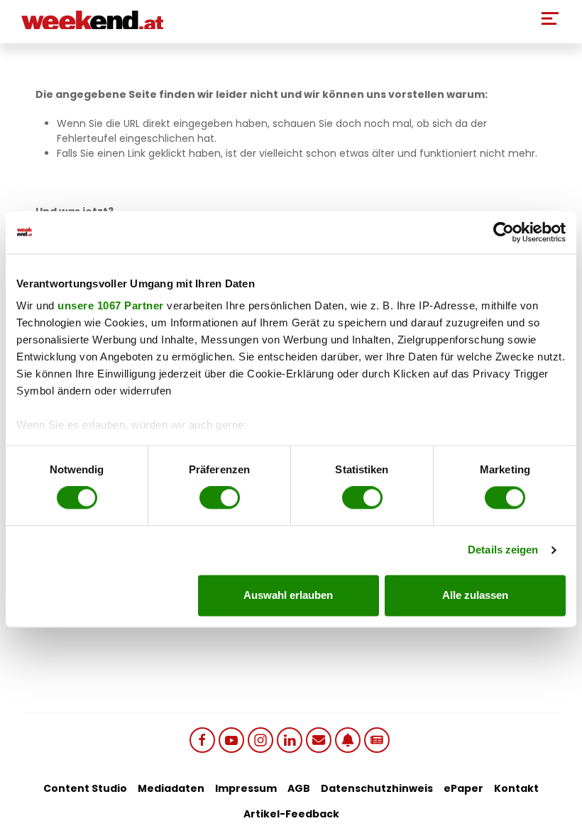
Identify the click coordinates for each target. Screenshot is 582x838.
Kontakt (516, 788)
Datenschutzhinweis (377, 788)
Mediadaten (171, 788)
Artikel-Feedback (291, 814)
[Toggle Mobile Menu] (550, 18)
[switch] (219, 498)
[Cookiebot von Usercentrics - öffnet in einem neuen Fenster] (503, 232)
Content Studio (85, 788)
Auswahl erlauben (288, 595)
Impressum (246, 788)
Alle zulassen (475, 595)
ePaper (463, 788)
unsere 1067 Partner (110, 305)
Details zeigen (503, 550)
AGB (298, 788)
